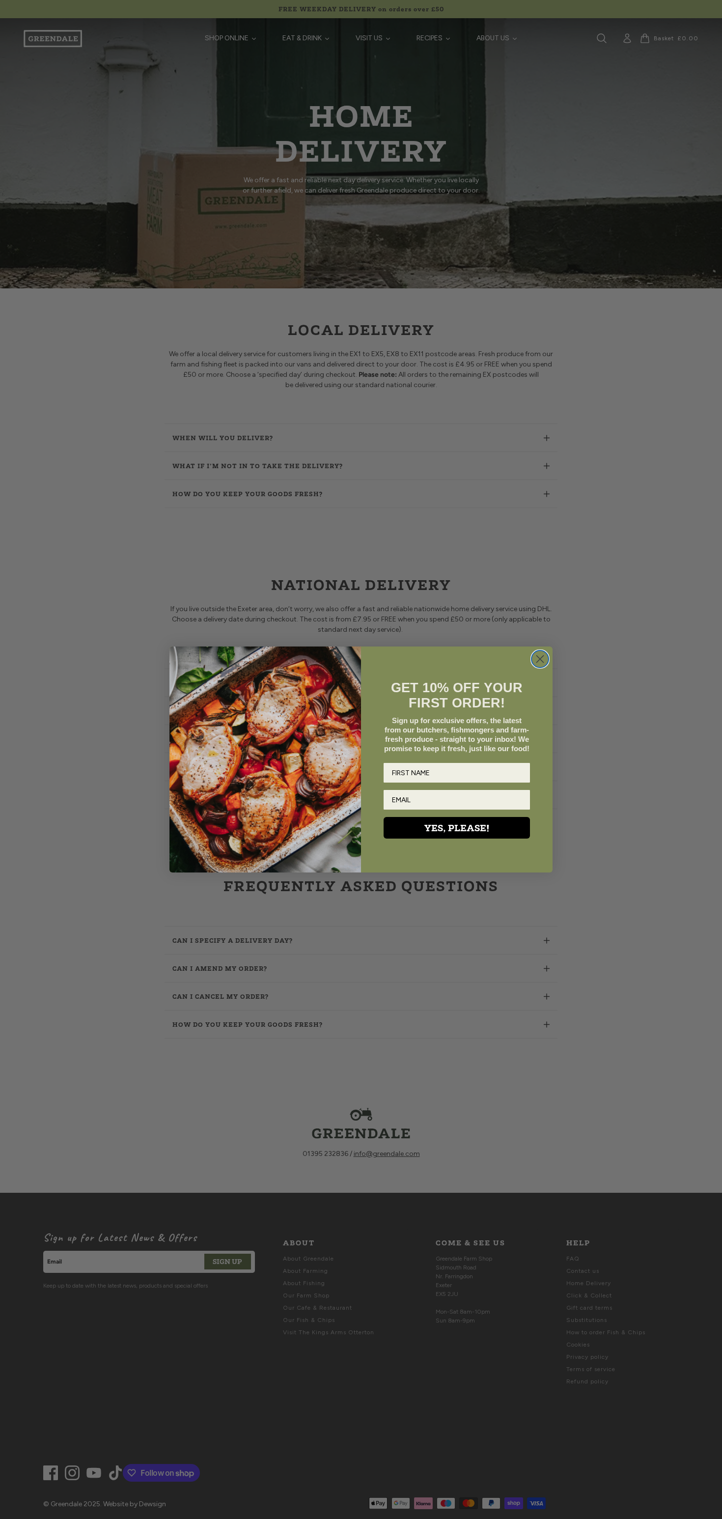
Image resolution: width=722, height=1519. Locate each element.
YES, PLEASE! (456, 828)
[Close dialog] (540, 659)
